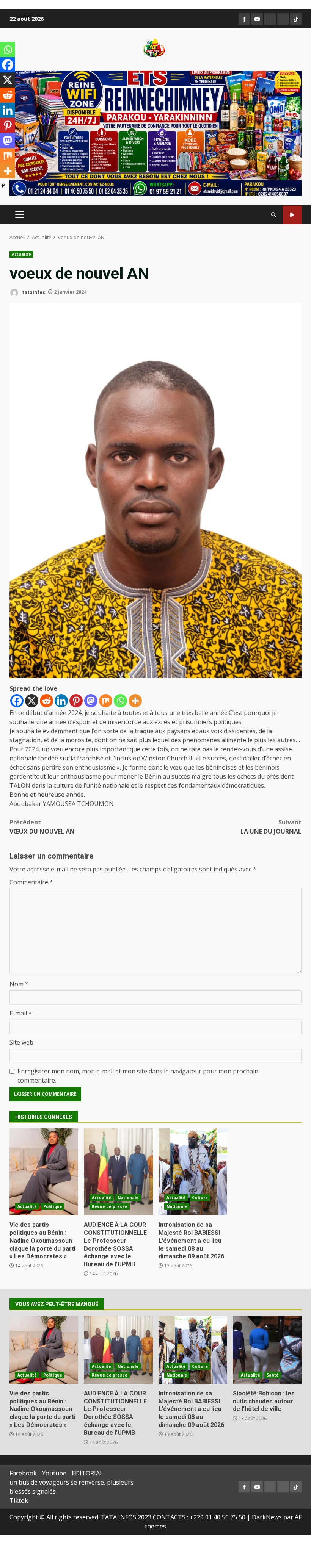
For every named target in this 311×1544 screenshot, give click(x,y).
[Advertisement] (155, 132)
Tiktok (18, 1500)
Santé (273, 1375)
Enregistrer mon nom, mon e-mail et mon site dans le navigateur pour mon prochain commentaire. (137, 1075)
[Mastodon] (90, 700)
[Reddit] (46, 700)
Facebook (23, 1473)
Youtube (54, 1473)
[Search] (273, 215)
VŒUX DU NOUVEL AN (42, 826)
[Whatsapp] (120, 700)
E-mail (20, 1013)
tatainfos (33, 292)
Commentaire (31, 882)
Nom (18, 984)
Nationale (128, 1197)
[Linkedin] (61, 700)
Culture (200, 1197)
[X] (31, 700)
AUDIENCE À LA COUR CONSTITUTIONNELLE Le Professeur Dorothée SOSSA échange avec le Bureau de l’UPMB (118, 1171)
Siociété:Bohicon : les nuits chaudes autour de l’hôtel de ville (267, 1350)
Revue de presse (109, 1206)
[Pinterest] (76, 700)
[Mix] (105, 700)
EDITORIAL (87, 1473)
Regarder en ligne (292, 215)
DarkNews (267, 1517)
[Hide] (3, 186)
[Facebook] (17, 700)
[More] (135, 700)
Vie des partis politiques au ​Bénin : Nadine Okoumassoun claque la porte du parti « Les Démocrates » (43, 1171)
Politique (52, 1206)
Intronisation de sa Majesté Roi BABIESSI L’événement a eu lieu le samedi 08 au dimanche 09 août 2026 (193, 1171)
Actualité (21, 254)
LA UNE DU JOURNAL (271, 826)
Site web (21, 1042)
